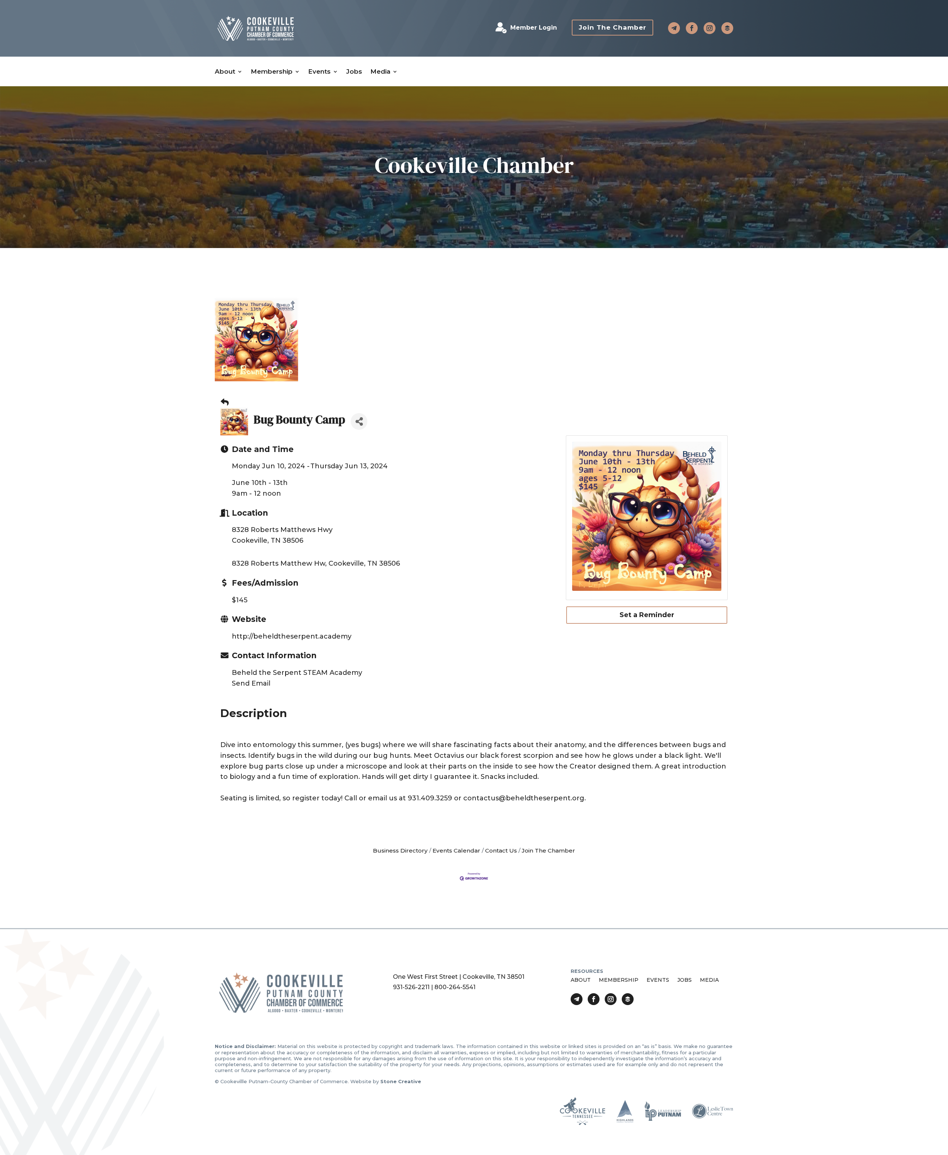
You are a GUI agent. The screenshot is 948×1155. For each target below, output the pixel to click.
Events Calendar (456, 850)
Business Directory (400, 850)
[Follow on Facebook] (692, 28)
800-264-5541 (454, 987)
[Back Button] (225, 402)
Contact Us (501, 850)
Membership (272, 71)
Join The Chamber (612, 27)
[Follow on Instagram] (709, 28)
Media (380, 71)
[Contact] (674, 28)
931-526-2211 (411, 987)
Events (319, 71)
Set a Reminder (647, 615)
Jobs (354, 71)
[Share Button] (359, 421)
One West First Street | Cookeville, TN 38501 (458, 976)
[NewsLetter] (727, 28)
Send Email (251, 683)
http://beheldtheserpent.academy (291, 636)
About (225, 71)
